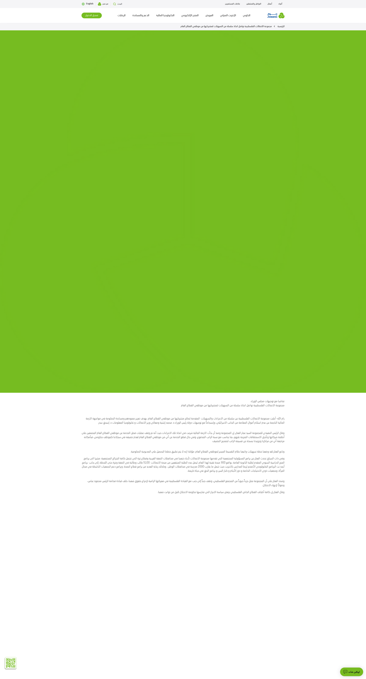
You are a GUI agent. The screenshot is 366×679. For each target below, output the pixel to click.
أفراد (280, 4)
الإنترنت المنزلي (228, 15)
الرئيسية (281, 26)
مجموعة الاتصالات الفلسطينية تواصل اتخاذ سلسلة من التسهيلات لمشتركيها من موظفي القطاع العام (226, 26)
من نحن (105, 4)
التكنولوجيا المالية (165, 15)
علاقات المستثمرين (232, 4)
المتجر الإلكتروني (190, 15)
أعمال (269, 4)
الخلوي (246, 15)
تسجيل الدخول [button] (91, 15)
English (89, 4)
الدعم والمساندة (140, 15)
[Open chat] (351, 672)
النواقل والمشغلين (253, 4)
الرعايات (122, 15)
